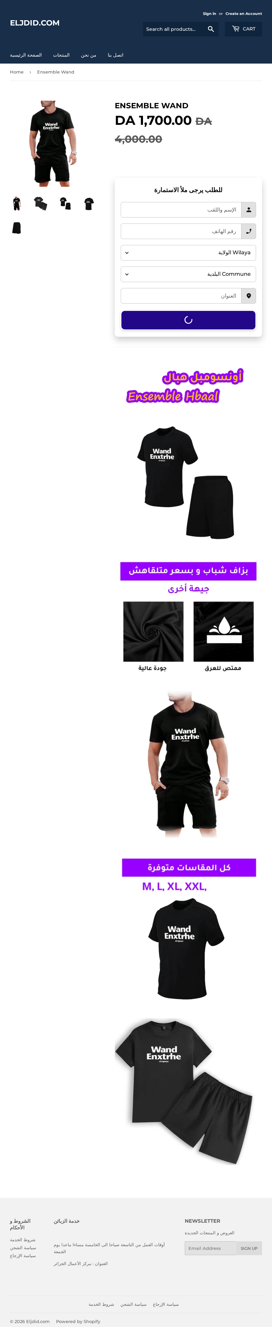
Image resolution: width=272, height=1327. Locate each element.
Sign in (209, 13)
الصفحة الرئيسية (26, 55)
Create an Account (244, 13)
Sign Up (249, 1248)
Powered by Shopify (78, 1321)
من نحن (89, 55)
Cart (248, 29)
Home (17, 71)
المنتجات (61, 55)
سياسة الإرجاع (23, 1255)
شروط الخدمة (22, 1239)
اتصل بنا (115, 55)
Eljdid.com (35, 22)
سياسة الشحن (23, 1247)
